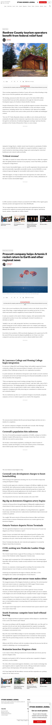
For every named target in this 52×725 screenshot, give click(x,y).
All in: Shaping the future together (19, 225)
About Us (29, 701)
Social (2, 222)
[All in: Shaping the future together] (19, 219)
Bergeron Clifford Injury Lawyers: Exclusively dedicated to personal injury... (32, 226)
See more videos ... (44, 224)
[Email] (14, 81)
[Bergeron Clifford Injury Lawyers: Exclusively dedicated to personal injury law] (32, 219)
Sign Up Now (39, 721)
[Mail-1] (28, 711)
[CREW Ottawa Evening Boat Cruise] (6, 219)
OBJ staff (9, 39)
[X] (20, 81)
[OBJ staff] (4, 40)
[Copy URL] (11, 81)
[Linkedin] (23, 81)
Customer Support (4, 714)
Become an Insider (4, 711)
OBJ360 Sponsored (17, 222)
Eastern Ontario (5, 29)
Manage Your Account (5, 712)
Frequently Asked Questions (6, 713)
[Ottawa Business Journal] (26, 2)
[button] (50, 6)
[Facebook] (17, 81)
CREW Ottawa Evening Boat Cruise (5, 225)
